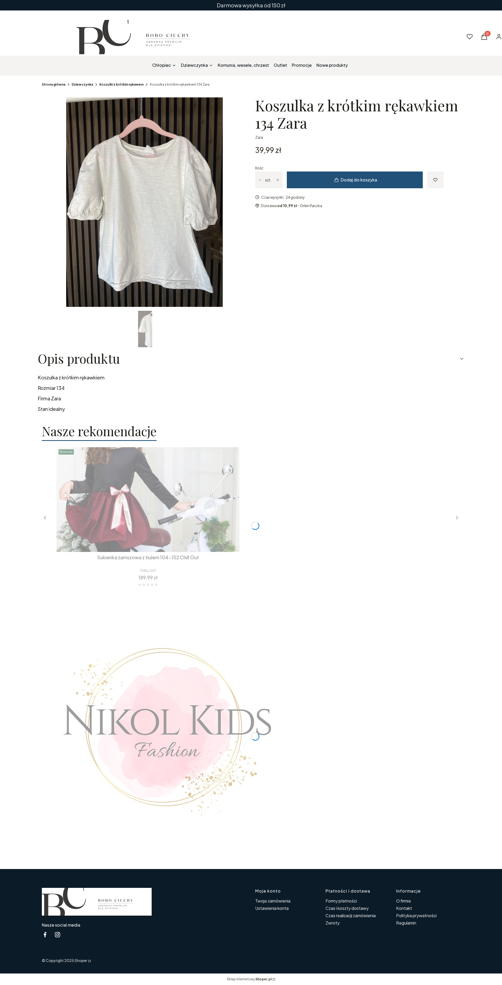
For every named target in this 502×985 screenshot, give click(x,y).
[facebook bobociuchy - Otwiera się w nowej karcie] (45, 934)
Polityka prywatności (416, 915)
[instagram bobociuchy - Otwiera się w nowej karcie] (57, 934)
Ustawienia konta (272, 908)
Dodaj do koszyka (359, 179)
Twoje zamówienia (272, 901)
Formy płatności (341, 901)
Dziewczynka (82, 84)
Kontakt (404, 908)
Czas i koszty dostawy (347, 908)
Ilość (259, 167)
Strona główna (53, 84)
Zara (259, 137)
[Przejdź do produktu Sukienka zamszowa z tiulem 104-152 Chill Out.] (147, 499)
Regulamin (406, 923)
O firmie (403, 901)
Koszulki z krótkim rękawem (121, 84)
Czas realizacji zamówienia (351, 915)
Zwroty (333, 923)
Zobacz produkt (141, 542)
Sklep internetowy (249, 979)
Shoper (81, 960)
